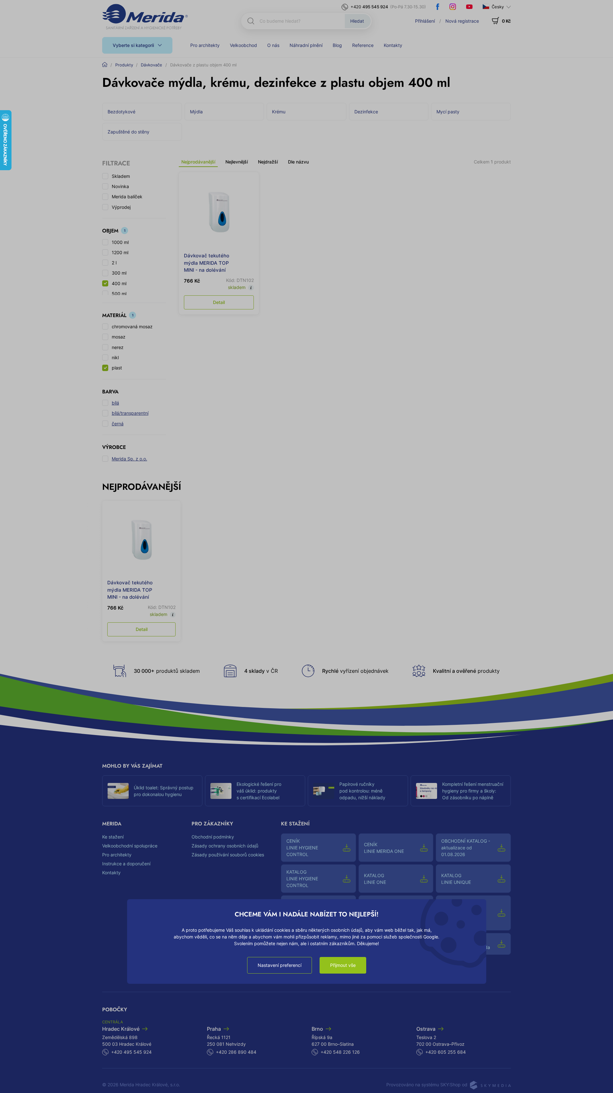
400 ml (119, 283)
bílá (115, 403)
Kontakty (393, 45)
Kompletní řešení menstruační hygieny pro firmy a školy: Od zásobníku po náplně (472, 790)
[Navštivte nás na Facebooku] (437, 6)
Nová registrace (462, 21)
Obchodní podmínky (213, 836)
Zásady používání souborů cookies (228, 854)
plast (117, 367)
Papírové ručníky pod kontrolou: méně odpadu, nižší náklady (362, 790)
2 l (114, 262)
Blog (337, 45)
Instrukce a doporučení (126, 863)
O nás (273, 45)
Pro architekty (205, 45)
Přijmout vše (343, 965)
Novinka (120, 186)
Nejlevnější (236, 161)
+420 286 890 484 (236, 1052)
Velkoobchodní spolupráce (129, 845)
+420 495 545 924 (131, 1052)
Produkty (124, 64)
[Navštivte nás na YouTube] (469, 6)
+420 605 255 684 (445, 1052)
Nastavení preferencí (279, 965)
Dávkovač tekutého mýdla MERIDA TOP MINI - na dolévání (206, 263)
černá (118, 423)
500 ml (119, 293)
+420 (369, 6)
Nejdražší (268, 161)
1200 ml (120, 252)
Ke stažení (113, 836)
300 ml (119, 273)
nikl (115, 357)
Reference (363, 45)
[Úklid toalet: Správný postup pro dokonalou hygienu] (118, 791)
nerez (118, 347)
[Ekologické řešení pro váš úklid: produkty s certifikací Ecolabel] (220, 791)
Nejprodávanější (198, 161)
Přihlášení (425, 21)
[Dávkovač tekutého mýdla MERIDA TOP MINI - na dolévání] (219, 212)
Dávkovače (151, 64)
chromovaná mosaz (132, 326)
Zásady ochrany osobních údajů (225, 845)
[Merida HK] (145, 16)
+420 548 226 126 (340, 1052)
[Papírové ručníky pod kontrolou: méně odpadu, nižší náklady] (323, 791)
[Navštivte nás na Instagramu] (453, 6)
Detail (219, 302)
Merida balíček (127, 196)
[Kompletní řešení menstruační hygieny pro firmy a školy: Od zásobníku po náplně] (426, 791)
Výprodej (121, 207)
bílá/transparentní (130, 413)
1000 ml (120, 242)
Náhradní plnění (306, 45)
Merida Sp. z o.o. (129, 458)
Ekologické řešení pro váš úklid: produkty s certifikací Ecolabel (259, 790)
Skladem (121, 176)
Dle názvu (298, 161)
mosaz (118, 336)
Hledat (357, 21)
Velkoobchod (243, 45)
